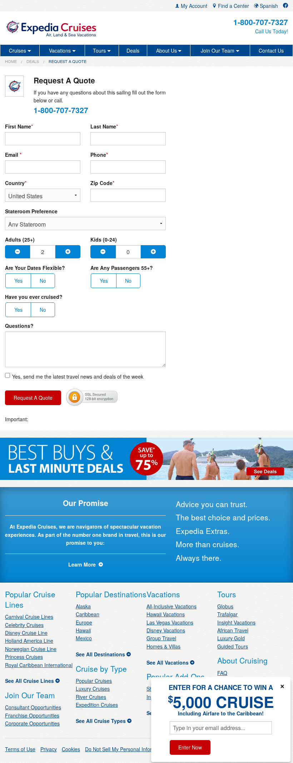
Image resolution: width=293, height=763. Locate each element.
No (43, 280)
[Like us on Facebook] (285, 5)
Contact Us (271, 50)
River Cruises (91, 696)
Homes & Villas (163, 646)
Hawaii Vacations (165, 614)
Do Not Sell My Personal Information (126, 749)
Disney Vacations (165, 630)
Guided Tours (232, 646)
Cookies (71, 749)
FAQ (222, 672)
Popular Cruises (94, 680)
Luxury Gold (231, 638)
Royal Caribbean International (39, 665)
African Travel (232, 630)
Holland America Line (29, 640)
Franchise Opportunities (32, 715)
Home (11, 61)
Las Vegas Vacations (169, 622)
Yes (18, 280)
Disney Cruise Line (26, 632)
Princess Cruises (24, 656)
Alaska (83, 606)
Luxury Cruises (93, 688)
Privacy (48, 749)
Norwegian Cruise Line (30, 648)
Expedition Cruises (97, 704)
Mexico (84, 638)
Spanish (268, 5)
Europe (84, 622)
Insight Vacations (236, 622)
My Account (193, 5)
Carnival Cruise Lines (29, 616)
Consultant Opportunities (33, 707)
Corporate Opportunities (32, 723)
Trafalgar (227, 614)
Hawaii (83, 630)
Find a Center (233, 5)
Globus (225, 606)
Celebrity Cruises (24, 624)
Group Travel (161, 638)
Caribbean (87, 614)
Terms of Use (20, 749)
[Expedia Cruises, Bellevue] (51, 28)
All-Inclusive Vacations (171, 606)
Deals (132, 50)
